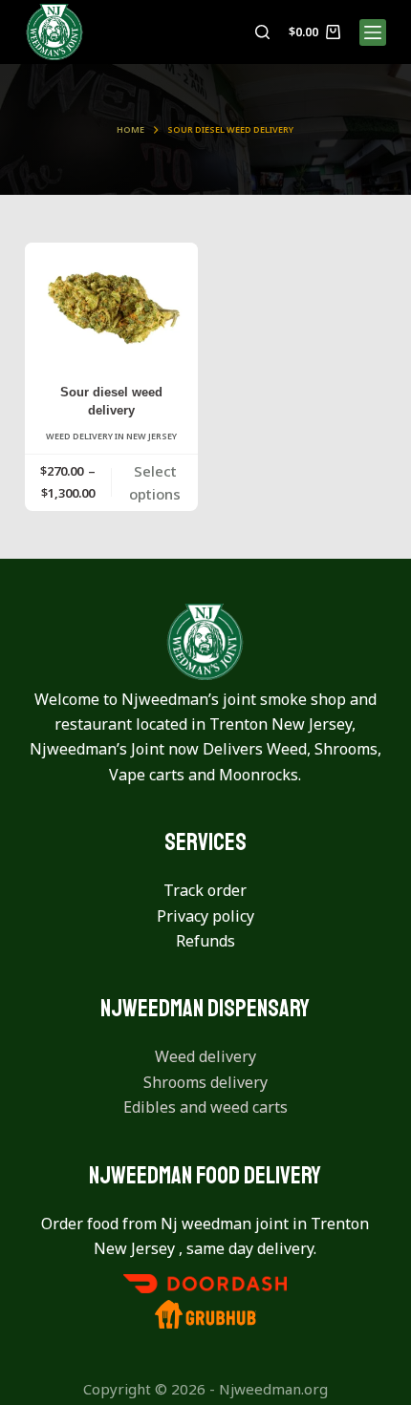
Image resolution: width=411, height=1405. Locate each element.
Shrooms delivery (205, 1082)
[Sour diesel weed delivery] (112, 308)
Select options (155, 482)
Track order (205, 890)
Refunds (205, 940)
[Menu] (372, 32)
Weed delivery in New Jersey (111, 436)
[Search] (262, 32)
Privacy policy (205, 915)
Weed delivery (205, 1056)
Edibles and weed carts (205, 1107)
